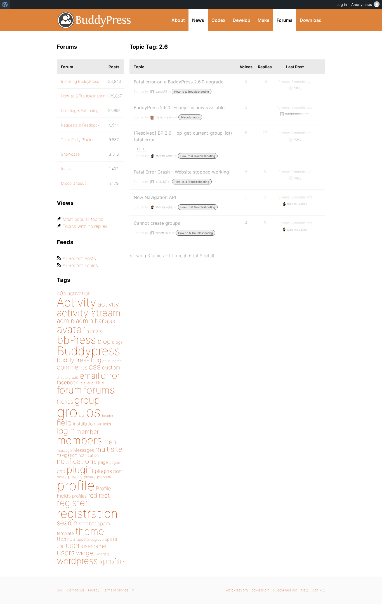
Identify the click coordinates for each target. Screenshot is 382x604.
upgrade (96, 539)
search (67, 523)
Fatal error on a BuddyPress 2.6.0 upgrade (178, 82)
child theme (112, 361)
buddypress (73, 360)
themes (66, 538)
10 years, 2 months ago (294, 81)
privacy (75, 476)
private (90, 477)
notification (89, 455)
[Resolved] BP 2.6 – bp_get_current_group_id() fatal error (183, 136)
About (178, 20)
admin (65, 321)
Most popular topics (83, 219)
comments (72, 367)
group (87, 400)
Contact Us (75, 590)
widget (85, 553)
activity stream (89, 313)
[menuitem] (5, 4)
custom (111, 367)
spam (104, 523)
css (95, 366)
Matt (304, 590)
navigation (67, 455)
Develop (241, 20)
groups (79, 411)
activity (108, 304)
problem (104, 477)
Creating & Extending (79, 110)
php (61, 471)
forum (69, 390)
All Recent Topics (80, 265)
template (65, 533)
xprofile (111, 561)
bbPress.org (260, 590)
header (107, 416)
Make (263, 20)
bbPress (76, 339)
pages (114, 462)
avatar (71, 329)
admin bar (90, 320)
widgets (103, 554)
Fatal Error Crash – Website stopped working (181, 172)
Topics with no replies (85, 226)
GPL (60, 590)
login (66, 431)
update (83, 539)
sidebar (87, 523)
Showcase (70, 154)
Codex (218, 20)
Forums (285, 20)
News (198, 20)
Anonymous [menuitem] (361, 4)
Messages (83, 450)
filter (100, 382)
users (66, 552)
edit (75, 377)
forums (99, 390)
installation (84, 424)
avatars (94, 331)
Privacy (93, 590)
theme (89, 531)
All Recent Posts (79, 258)
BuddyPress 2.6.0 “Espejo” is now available (179, 107)
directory (63, 377)
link (99, 424)
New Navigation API (155, 197)
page (103, 462)
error (110, 375)
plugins (103, 471)
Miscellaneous (190, 117)
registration (87, 513)
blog (104, 341)
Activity (76, 302)
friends (65, 401)
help (64, 422)
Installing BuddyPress (80, 81)
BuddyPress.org (94, 20)
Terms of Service (115, 590)
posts (62, 477)
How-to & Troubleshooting (191, 91)
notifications (77, 461)
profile (76, 485)
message (64, 450)
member (87, 431)
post (118, 471)
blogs (117, 342)
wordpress (77, 560)
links (107, 424)
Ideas (66, 168)
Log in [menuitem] (341, 4)
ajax (110, 321)
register (72, 502)
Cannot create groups (157, 223)
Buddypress (88, 351)
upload (111, 539)
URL (60, 546)
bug (96, 360)
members (79, 440)
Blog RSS (318, 590)
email (89, 376)
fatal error (87, 383)
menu (111, 442)
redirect (99, 495)
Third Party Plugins (77, 139)
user (73, 545)
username (94, 546)
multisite (108, 449)
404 (61, 293)
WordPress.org (237, 590)
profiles (79, 496)
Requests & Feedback (80, 125)
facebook (67, 382)
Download (311, 20)
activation (79, 293)
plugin (80, 469)
